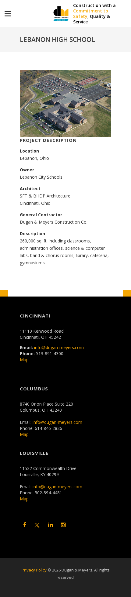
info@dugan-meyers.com (59, 347)
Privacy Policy (34, 570)
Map (24, 359)
